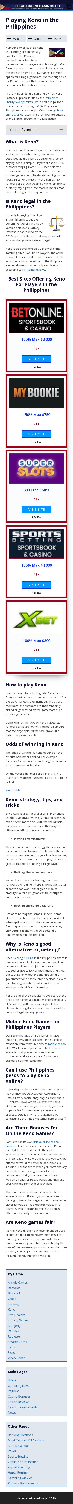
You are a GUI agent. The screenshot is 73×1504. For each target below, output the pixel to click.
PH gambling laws (33, 269)
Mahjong (14, 1326)
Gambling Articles (20, 1478)
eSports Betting (19, 1467)
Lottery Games (18, 1320)
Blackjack (14, 1293)
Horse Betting (18, 1473)
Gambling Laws (18, 1386)
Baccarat (14, 1288)
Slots (11, 1353)
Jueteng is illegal (23, 958)
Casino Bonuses (19, 1396)
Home (12, 1380)
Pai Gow (13, 1331)
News (12, 1413)
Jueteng (13, 1304)
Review (36, 366)
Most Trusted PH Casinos (26, 1440)
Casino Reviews (18, 1402)
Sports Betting (18, 1456)
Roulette (14, 1336)
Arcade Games (18, 1283)
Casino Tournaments (23, 1407)
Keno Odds (13, 790)
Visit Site (36, 359)
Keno (11, 1309)
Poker (12, 1451)
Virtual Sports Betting (23, 1462)
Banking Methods (20, 1435)
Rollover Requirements (24, 1483)
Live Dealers (16, 1315)
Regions (13, 1391)
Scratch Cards (17, 1342)
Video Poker (16, 1358)
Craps (12, 1299)
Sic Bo (12, 1347)
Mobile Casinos (18, 1446)
